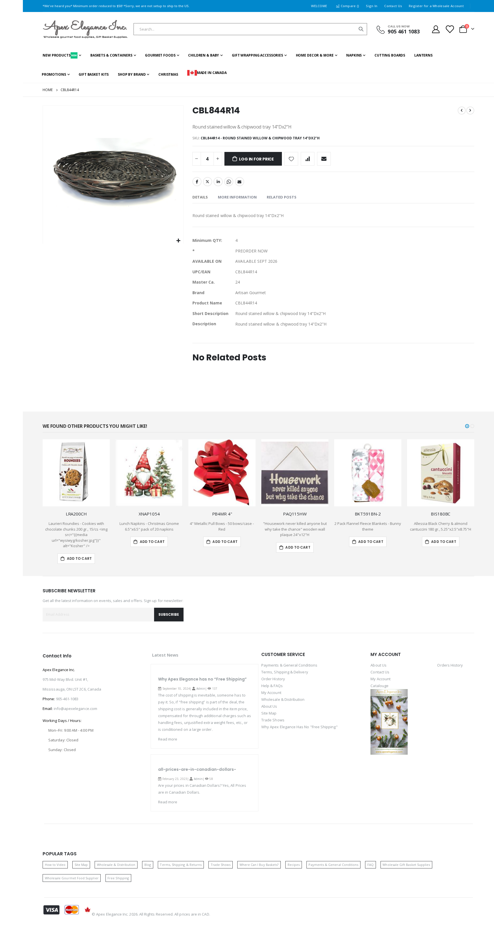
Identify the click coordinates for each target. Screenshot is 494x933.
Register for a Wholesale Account (436, 6)
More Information (237, 197)
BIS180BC (440, 514)
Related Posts (281, 197)
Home (48, 89)
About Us (269, 706)
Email (239, 181)
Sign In (371, 6)
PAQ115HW (295, 514)
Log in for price (256, 159)
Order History (273, 678)
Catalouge (379, 685)
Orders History (450, 665)
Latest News (165, 655)
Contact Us (393, 6)
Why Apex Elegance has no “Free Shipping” (202, 679)
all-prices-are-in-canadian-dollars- (197, 769)
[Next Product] (470, 111)
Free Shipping (118, 878)
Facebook (197, 181)
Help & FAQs (272, 685)
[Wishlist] (449, 29)
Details (200, 197)
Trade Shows (272, 720)
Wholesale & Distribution (283, 699)
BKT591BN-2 (368, 514)
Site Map (269, 713)
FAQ (370, 864)
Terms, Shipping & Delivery (284, 672)
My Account (271, 692)
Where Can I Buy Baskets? (259, 864)
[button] (178, 241)
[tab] (200, 197)
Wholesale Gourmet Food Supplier (72, 878)
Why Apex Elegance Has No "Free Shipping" (299, 726)
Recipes (294, 864)
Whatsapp (228, 181)
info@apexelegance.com (75, 708)
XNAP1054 (149, 514)
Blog (147, 864)
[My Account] (436, 29)
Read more (168, 739)
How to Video (55, 864)
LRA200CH (76, 514)
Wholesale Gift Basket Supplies (406, 864)
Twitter (207, 181)
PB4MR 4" (222, 514)
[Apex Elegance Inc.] (85, 29)
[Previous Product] (462, 111)
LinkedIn (218, 181)
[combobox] (250, 29)
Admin (200, 689)
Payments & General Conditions (289, 665)
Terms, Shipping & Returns (181, 864)
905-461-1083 (67, 698)
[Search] (361, 29)
